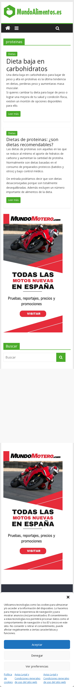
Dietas (11, 54)
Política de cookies (8, 678)
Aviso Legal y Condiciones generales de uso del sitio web (27, 678)
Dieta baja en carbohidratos (26, 65)
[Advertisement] (37, 406)
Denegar (37, 655)
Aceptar (37, 645)
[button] (68, 597)
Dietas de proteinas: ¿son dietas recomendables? (32, 141)
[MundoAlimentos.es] (7, 28)
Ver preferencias (37, 666)
